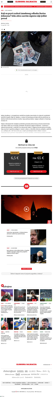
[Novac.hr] (35, 374)
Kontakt (47, 382)
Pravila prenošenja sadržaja (19, 382)
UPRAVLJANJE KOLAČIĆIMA (26, 388)
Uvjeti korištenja (7, 382)
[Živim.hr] (39, 371)
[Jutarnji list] (9, 371)
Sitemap (36, 384)
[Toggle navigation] (2, 2)
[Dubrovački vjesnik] (18, 377)
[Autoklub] (25, 374)
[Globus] (32, 371)
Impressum (40, 382)
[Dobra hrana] (10, 374)
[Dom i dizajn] (18, 374)
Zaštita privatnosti (32, 382)
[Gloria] (44, 371)
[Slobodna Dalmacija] (26, 1)
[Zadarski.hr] (29, 377)
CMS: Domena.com (38, 391)
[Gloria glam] (49, 371)
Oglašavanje (17, 384)
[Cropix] (44, 374)
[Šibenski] (37, 377)
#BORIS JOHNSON (26, 268)
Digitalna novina (26, 384)
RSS (32, 384)
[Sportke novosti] (26, 371)
